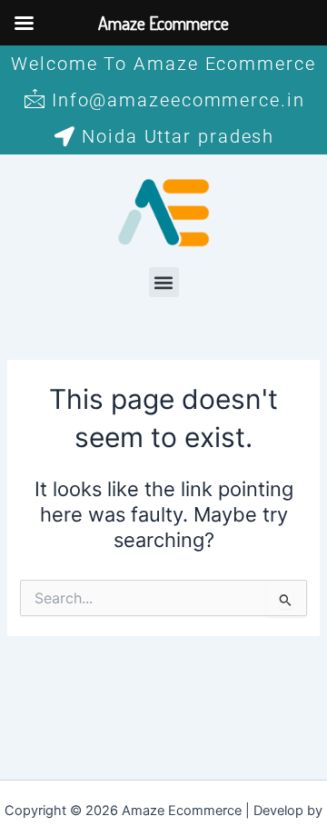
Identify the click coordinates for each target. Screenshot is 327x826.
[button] (164, 282)
